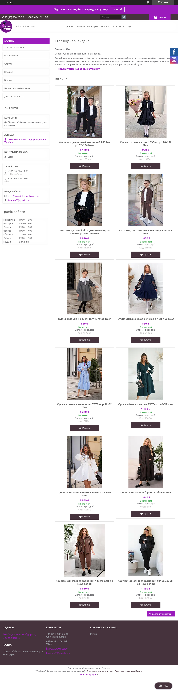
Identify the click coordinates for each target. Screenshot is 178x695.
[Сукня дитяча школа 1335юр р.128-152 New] (145, 112)
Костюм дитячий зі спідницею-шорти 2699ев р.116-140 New (84, 232)
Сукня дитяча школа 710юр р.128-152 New (146, 318)
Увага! (118, 9)
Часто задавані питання (17, 88)
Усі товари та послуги (159, 614)
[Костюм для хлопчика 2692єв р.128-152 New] (145, 200)
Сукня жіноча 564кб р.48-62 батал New (146, 492)
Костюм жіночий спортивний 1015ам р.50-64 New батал (146, 582)
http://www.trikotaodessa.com (23, 196)
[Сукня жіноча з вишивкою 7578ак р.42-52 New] (84, 374)
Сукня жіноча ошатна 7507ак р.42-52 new (145, 404)
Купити (86, 166)
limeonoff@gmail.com (19, 200)
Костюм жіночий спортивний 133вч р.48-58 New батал (84, 582)
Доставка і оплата (14, 96)
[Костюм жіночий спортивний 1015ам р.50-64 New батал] (145, 550)
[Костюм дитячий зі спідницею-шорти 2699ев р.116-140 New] (84, 200)
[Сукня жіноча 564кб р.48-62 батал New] (145, 462)
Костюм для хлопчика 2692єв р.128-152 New (145, 232)
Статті (8, 64)
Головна (68, 26)
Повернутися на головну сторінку (79, 69)
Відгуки (8, 80)
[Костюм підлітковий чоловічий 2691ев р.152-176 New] (84, 112)
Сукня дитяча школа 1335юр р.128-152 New (146, 144)
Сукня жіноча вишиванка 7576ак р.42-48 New (84, 494)
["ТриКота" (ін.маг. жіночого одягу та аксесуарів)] (6, 26)
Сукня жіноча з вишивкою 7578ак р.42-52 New (84, 406)
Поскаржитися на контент (100, 671)
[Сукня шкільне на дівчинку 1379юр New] (84, 288)
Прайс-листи (11, 55)
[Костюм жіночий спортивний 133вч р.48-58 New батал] (84, 550)
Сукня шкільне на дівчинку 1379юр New (84, 318)
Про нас (105, 26)
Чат (166, 686)
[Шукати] (124, 17)
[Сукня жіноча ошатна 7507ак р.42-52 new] (145, 374)
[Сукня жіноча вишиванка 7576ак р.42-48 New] (84, 462)
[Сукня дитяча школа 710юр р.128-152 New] (145, 288)
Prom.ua (106, 668)
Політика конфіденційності (129, 671)
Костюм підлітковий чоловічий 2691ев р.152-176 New (84, 144)
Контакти (118, 26)
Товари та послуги (87, 26)
